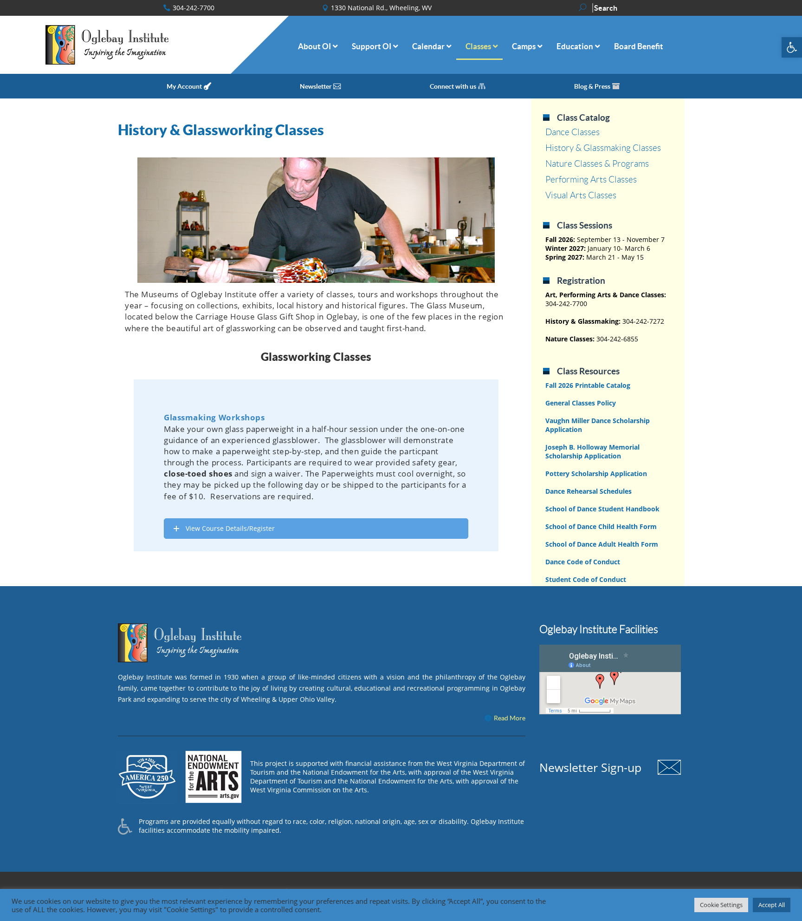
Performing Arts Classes (591, 179)
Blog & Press (592, 86)
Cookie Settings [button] (721, 905)
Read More (509, 718)
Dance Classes (572, 132)
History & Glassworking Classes (221, 130)
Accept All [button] (771, 905)
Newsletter (316, 86)
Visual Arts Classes (580, 195)
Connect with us (453, 86)
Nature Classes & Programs (597, 164)
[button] (792, 47)
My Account (184, 86)
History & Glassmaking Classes (603, 148)
